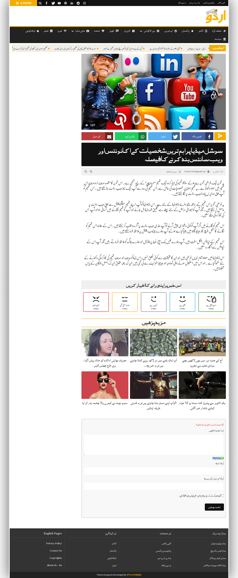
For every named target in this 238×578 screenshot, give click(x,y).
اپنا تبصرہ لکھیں (216, 430)
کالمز (114, 543)
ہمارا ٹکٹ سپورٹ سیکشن (215, 565)
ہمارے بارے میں (194, 3)
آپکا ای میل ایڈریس (214, 478)
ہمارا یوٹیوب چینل (218, 543)
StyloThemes (134, 575)
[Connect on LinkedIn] (72, 3)
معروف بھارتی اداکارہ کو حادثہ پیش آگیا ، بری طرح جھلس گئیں (104, 362)
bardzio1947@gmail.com (195, 171)
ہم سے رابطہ (182, 3)
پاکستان (113, 550)
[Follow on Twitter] (53, 3)
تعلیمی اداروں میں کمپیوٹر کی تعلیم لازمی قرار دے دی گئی (44, 49)
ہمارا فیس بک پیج (218, 550)
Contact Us (56, 550)
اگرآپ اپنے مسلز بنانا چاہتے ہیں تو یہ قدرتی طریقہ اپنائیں (153, 405)
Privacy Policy (54, 543)
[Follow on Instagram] (84, 3)
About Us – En (54, 565)
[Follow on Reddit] (78, 3)
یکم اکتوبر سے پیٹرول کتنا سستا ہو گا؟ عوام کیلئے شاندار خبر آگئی (202, 405)
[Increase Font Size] (91, 171)
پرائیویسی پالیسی (208, 3)
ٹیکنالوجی (112, 558)
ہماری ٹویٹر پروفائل (218, 558)
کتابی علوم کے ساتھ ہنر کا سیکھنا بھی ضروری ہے (180, 49)
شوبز (114, 565)
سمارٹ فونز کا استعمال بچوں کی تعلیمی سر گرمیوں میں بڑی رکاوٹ (90, 49)
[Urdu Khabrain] (216, 16)
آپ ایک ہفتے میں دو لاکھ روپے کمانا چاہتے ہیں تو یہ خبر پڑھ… (153, 362)
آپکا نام (219, 463)
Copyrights (56, 558)
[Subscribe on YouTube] (59, 3)
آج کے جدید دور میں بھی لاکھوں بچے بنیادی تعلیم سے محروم (138, 49)
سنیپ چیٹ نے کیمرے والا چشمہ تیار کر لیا (105, 403)
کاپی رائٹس (221, 3)
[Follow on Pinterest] (65, 3)
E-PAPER (25, 3)
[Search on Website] (40, 3)
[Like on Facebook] (46, 3)
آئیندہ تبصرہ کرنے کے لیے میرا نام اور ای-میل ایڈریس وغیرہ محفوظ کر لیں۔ (200, 496)
